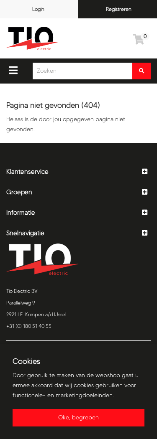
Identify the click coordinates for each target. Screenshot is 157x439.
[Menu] (13, 70)
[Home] (32, 38)
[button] (78, 172)
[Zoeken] (141, 71)
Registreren (118, 9)
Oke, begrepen (78, 417)
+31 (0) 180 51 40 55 (28, 326)
